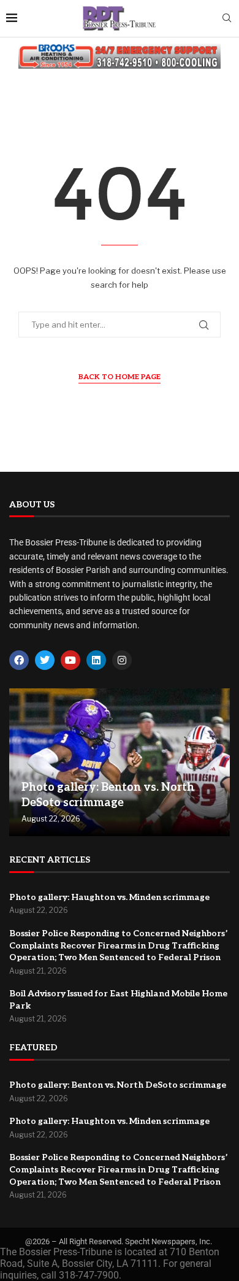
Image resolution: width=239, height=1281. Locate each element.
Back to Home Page (119, 377)
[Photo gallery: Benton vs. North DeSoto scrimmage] (119, 762)
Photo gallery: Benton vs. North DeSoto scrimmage (117, 1085)
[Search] (227, 18)
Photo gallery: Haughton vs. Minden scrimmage (109, 897)
